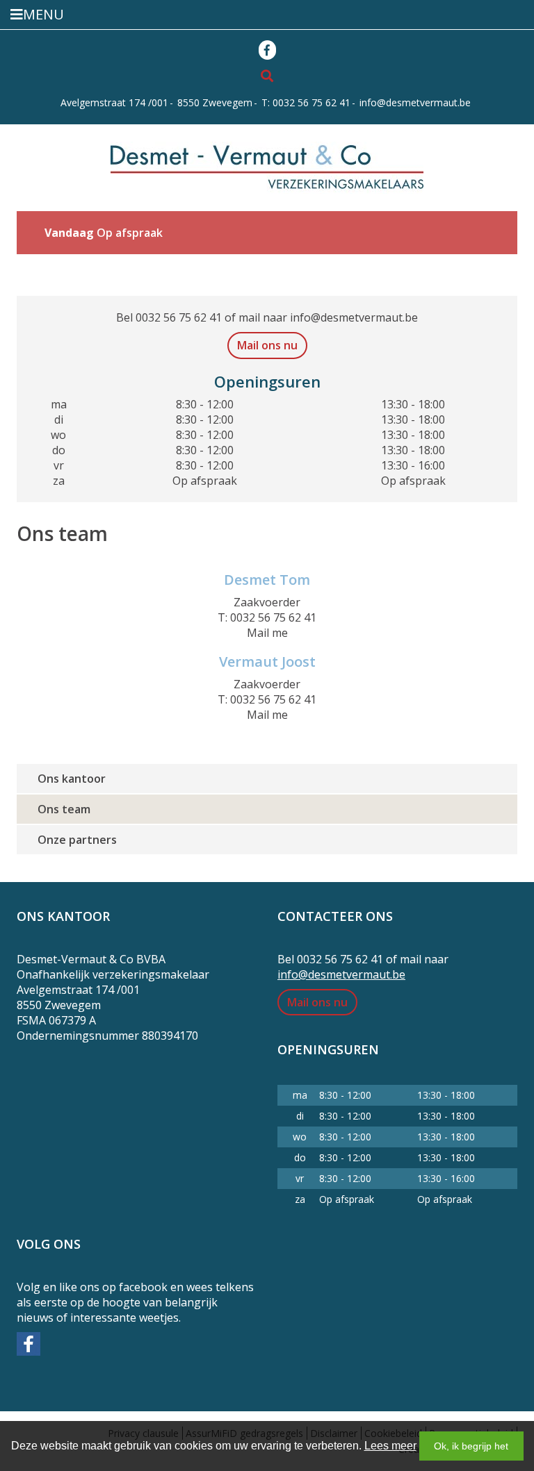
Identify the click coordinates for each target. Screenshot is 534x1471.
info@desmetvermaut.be (415, 102)
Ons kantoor (72, 778)
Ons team (64, 809)
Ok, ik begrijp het (471, 1446)
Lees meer (390, 1446)
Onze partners (77, 839)
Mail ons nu (267, 345)
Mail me (267, 632)
